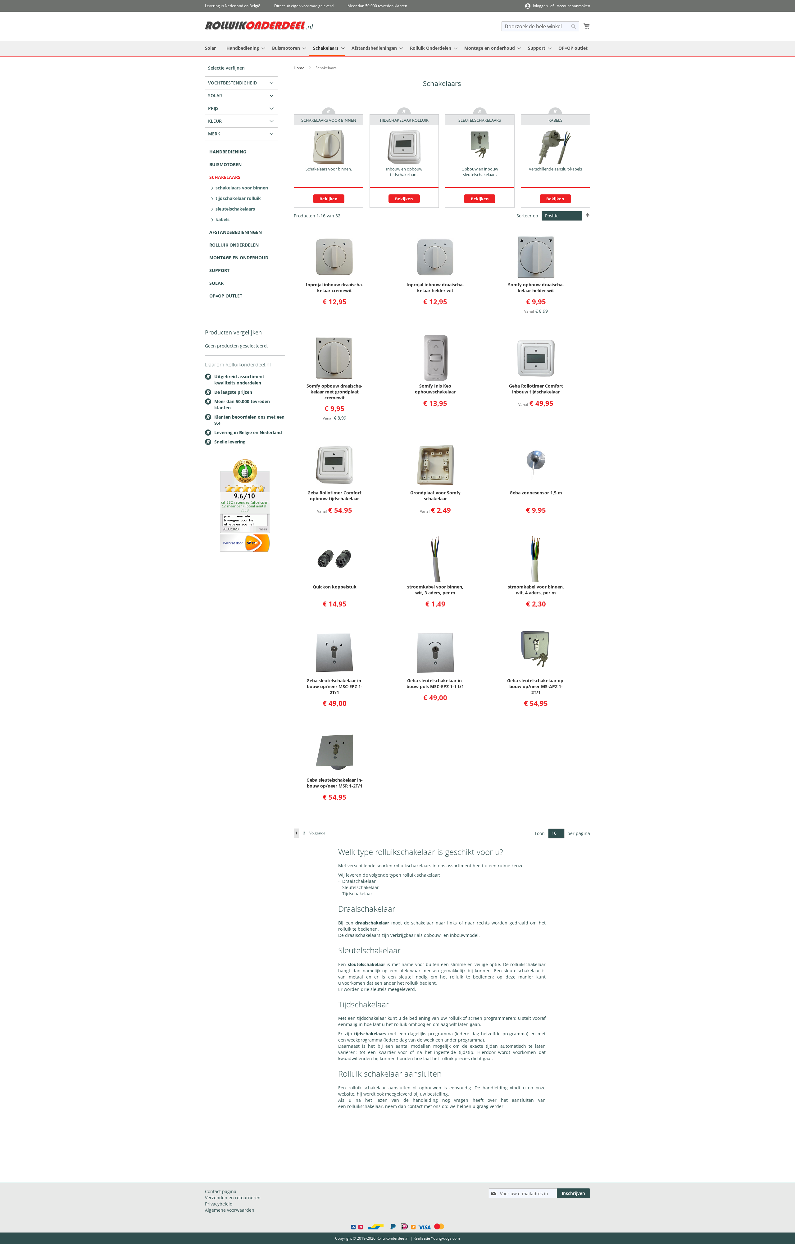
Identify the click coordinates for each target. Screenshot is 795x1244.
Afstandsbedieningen (235, 232)
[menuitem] (210, 48)
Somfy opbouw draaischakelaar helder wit (536, 287)
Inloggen (540, 5)
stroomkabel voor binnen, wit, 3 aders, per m (435, 590)
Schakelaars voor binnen (242, 188)
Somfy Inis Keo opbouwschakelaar (435, 389)
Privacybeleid (219, 1204)
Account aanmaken (573, 5)
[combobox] (540, 26)
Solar (216, 283)
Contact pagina (220, 1191)
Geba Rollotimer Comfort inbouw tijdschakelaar (536, 389)
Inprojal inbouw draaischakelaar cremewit (334, 287)
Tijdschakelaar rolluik (238, 198)
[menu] (397, 48)
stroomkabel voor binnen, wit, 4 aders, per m (536, 590)
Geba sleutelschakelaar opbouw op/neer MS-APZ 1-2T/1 (536, 686)
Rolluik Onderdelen (234, 245)
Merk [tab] (214, 134)
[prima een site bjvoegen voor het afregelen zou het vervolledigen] (245, 531)
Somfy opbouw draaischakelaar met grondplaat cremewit (334, 392)
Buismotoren (225, 164)
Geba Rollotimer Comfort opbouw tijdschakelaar (334, 496)
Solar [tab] (215, 95)
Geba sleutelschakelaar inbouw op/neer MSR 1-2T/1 (335, 783)
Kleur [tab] (215, 121)
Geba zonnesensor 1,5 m (536, 493)
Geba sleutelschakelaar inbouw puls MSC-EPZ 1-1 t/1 (435, 683)
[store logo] (259, 25)
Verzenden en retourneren (233, 1198)
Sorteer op (527, 216)
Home (299, 67)
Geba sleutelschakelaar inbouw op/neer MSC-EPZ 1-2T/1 (335, 686)
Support (219, 270)
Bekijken (329, 199)
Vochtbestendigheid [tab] (232, 83)
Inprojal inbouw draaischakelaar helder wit (435, 287)
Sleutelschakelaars (235, 209)
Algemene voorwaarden (229, 1210)
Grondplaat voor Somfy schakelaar (435, 496)
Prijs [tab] (213, 108)
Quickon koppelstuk (335, 587)
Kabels (222, 219)
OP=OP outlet (225, 296)
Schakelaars (224, 177)
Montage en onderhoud (238, 258)
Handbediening (227, 152)
